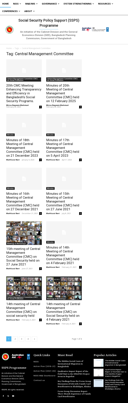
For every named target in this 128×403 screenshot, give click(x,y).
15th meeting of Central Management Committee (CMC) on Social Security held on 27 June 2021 (23, 256)
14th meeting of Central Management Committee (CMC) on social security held (23, 310)
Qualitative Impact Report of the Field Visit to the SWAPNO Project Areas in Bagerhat (74, 374)
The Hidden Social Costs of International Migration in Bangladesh (70, 364)
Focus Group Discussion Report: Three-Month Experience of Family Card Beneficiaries (74, 394)
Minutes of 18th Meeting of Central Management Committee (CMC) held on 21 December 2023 (22, 147)
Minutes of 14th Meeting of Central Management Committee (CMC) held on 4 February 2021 (62, 255)
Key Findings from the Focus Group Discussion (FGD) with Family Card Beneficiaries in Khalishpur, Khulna (74, 384)
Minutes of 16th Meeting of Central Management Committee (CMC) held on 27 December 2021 (22, 201)
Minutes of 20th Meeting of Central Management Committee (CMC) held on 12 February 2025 (62, 93)
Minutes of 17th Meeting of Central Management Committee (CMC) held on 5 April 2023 (62, 147)
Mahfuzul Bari (13, 160)
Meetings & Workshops (16, 243)
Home (9, 48)
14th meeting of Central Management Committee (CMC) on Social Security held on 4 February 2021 (63, 311)
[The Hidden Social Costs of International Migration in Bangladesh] (98, 363)
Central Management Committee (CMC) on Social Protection (22, 79)
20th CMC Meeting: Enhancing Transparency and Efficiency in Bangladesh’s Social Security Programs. (23, 93)
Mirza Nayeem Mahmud (17, 105)
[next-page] (34, 338)
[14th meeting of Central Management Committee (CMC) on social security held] (24, 288)
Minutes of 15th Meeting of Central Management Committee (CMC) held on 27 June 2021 (62, 201)
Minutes (10, 135)
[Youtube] (13, 396)
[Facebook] (3, 396)
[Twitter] (8, 396)
